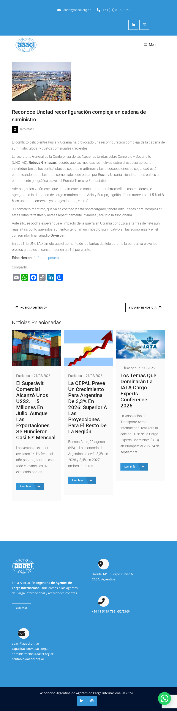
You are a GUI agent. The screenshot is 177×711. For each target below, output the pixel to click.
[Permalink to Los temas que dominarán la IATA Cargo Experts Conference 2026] (140, 357)
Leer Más (26, 486)
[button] (164, 698)
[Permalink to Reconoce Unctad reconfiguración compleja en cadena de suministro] (41, 81)
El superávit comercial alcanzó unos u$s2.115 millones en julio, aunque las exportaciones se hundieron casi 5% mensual (35, 410)
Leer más (21, 608)
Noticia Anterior (34, 307)
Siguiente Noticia (143, 307)
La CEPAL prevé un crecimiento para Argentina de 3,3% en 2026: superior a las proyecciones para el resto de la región (87, 407)
